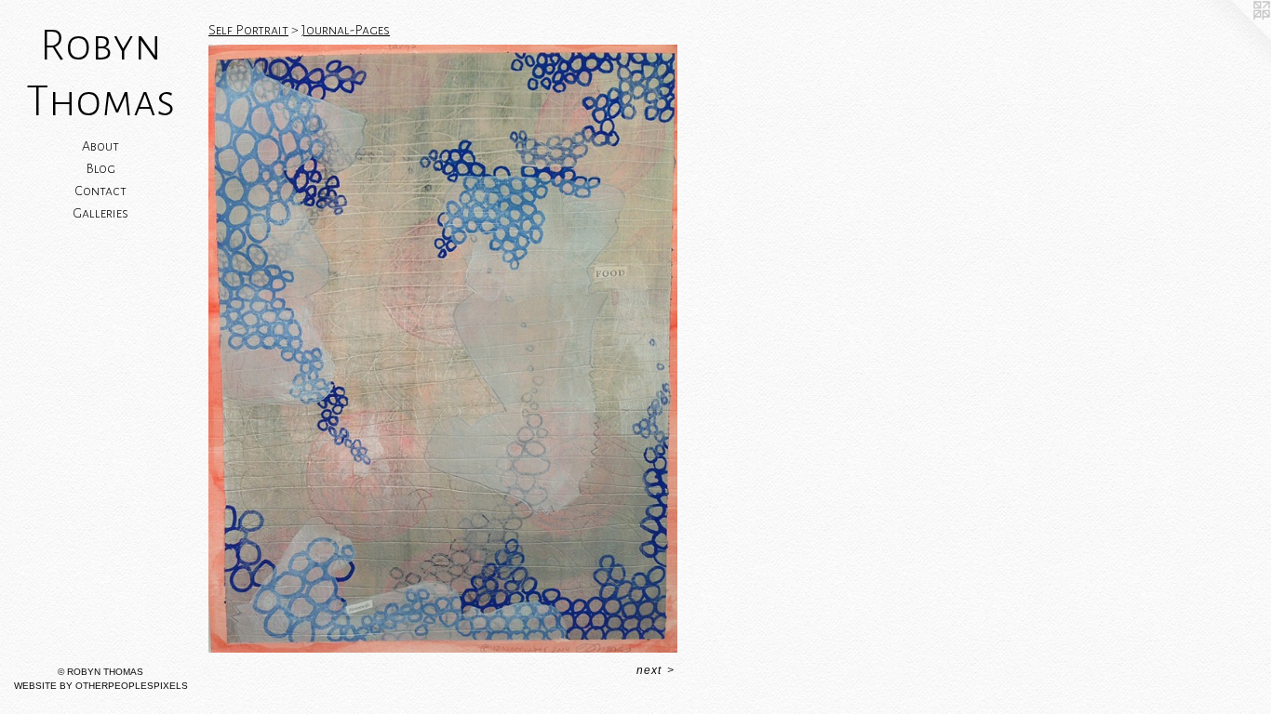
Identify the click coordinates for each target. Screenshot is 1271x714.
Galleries (100, 212)
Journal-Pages (345, 29)
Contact (100, 190)
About (100, 146)
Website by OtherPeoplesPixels (101, 686)
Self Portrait (248, 29)
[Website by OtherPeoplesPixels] (1234, 37)
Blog (100, 168)
